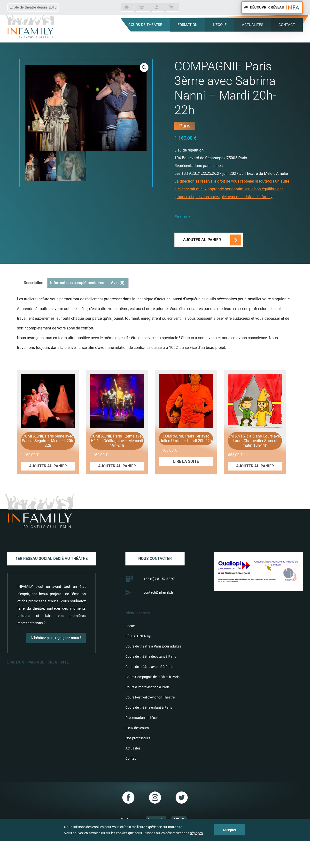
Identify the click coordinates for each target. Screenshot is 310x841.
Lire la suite (186, 461)
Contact (131, 758)
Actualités (132, 748)
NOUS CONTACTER (155, 558)
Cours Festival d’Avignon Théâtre (150, 697)
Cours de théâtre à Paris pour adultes (153, 646)
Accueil (130, 626)
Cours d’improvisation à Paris (147, 687)
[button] (144, 67)
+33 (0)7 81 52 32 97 (159, 579)
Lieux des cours (137, 728)
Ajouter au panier (202, 239)
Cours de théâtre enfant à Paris (148, 707)
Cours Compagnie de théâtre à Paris (152, 677)
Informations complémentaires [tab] (77, 282)
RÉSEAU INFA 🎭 (138, 636)
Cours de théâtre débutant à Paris (150, 656)
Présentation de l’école (142, 718)
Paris (184, 126)
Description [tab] (33, 282)
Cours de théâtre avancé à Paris (149, 667)
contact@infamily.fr (158, 592)
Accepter (229, 830)
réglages (196, 833)
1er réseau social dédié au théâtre (52, 558)
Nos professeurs (137, 738)
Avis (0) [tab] (117, 282)
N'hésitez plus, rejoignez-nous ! (56, 638)
